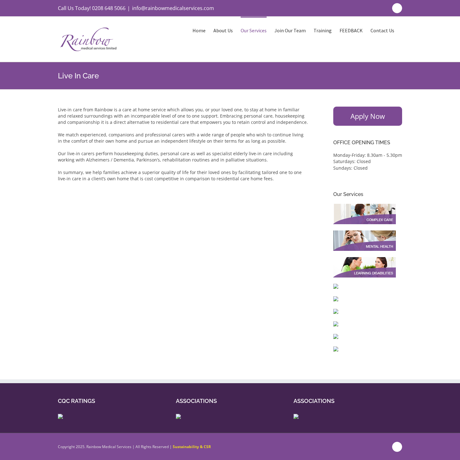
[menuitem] (202, 30)
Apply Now (367, 116)
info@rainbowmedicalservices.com (173, 8)
